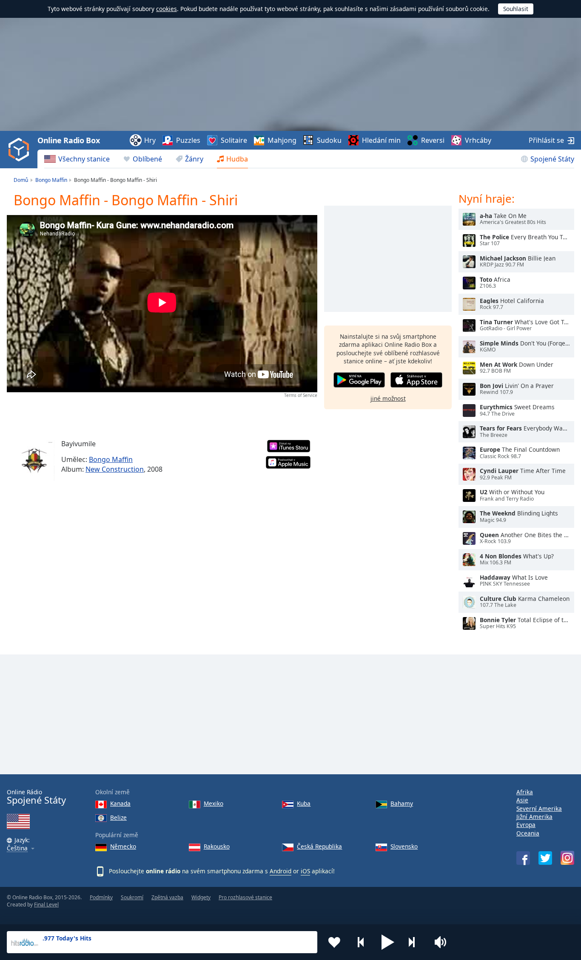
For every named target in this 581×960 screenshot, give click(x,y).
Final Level (46, 904)
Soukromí (132, 897)
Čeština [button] (17, 848)
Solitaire (234, 140)
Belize (118, 817)
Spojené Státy (552, 159)
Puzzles (188, 140)
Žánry (194, 159)
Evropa (525, 825)
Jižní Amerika (534, 817)
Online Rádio (36, 797)
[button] (388, 942)
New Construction (114, 469)
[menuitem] (77, 159)
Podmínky (101, 897)
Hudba (237, 159)
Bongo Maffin (111, 459)
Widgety (201, 897)
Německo (123, 846)
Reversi (432, 140)
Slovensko (404, 846)
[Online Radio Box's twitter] (545, 858)
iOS (305, 871)
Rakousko (217, 846)
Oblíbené (147, 159)
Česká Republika (319, 846)
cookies (166, 9)
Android (280, 871)
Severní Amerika (539, 808)
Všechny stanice (84, 159)
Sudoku (329, 140)
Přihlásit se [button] (546, 140)
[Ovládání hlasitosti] (441, 942)
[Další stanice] (414, 942)
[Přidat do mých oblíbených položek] (334, 942)
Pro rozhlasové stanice (245, 897)
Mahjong (282, 140)
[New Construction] (34, 460)
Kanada (120, 803)
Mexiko (213, 803)
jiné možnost (388, 398)
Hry (150, 140)
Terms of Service (300, 395)
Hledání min (381, 140)
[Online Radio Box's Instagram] (567, 858)
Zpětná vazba (167, 897)
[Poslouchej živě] (469, 219)
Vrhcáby (478, 140)
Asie (522, 800)
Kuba (303, 803)
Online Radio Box (68, 140)
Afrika (524, 792)
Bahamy (401, 803)
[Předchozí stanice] (361, 942)
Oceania (527, 833)
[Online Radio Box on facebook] (523, 858)
